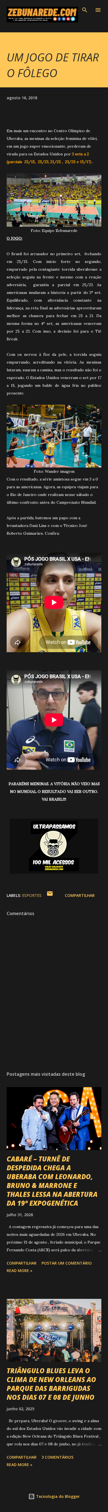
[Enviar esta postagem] (50, 895)
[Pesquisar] (84, 10)
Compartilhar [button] (80, 895)
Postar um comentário (67, 1263)
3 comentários (57, 1457)
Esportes (32, 895)
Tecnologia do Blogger (57, 1496)
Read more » (19, 1270)
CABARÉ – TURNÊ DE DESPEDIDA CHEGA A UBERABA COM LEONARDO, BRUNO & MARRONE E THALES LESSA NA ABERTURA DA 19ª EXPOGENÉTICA (52, 1181)
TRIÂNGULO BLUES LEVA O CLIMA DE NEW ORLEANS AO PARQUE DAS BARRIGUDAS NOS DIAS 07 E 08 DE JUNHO (51, 1384)
